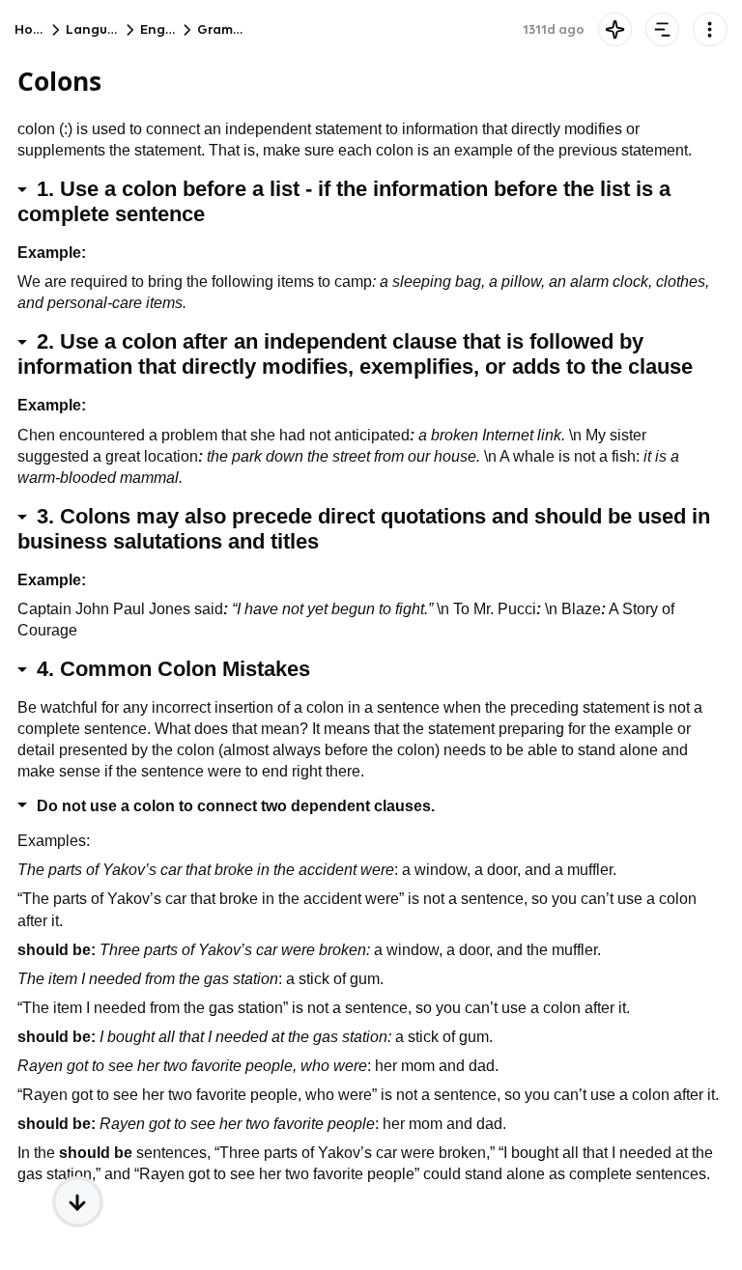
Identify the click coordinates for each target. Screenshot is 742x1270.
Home (33, 29)
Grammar (227, 29)
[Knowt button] (615, 29)
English (163, 29)
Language (99, 29)
